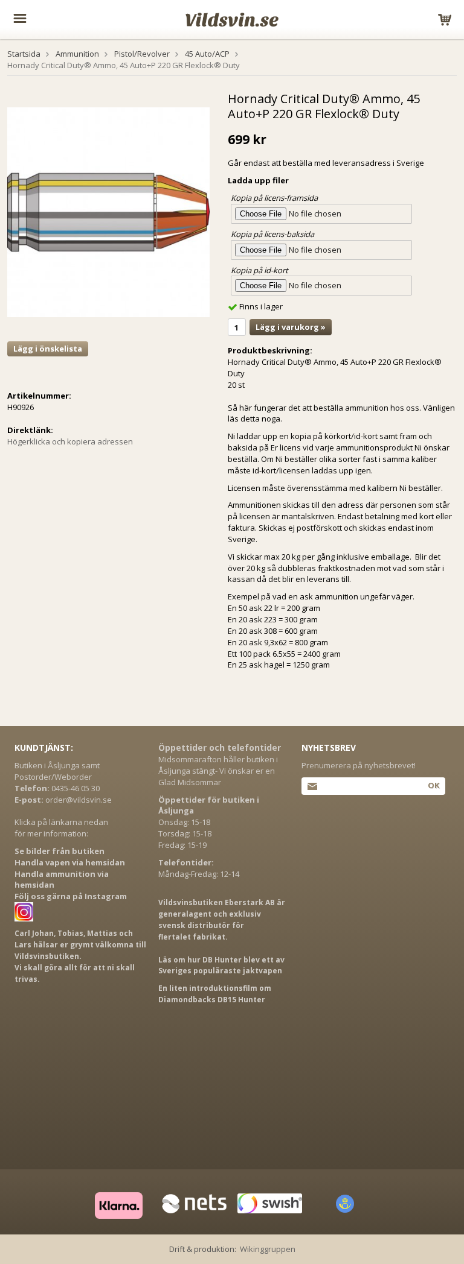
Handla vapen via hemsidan (69, 862)
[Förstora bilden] (108, 211)
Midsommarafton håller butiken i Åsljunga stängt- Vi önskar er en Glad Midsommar (218, 771)
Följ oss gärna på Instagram (70, 896)
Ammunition (77, 53)
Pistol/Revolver (142, 53)
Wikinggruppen (267, 1248)
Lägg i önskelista (47, 348)
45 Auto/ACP (207, 53)
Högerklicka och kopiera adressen (70, 441)
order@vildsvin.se (78, 799)
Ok (433, 785)
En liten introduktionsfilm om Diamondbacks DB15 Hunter (214, 994)
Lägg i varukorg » (291, 326)
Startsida (23, 53)
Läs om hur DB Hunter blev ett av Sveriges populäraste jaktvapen (221, 965)
